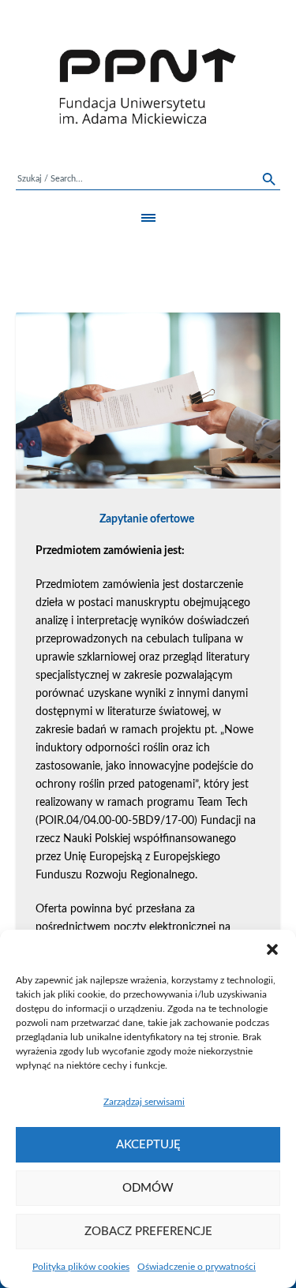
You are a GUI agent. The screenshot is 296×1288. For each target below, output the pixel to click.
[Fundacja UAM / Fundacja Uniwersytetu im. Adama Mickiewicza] (148, 86)
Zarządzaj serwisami (144, 1101)
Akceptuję (148, 1145)
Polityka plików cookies (80, 1266)
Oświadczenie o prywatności (196, 1266)
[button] (272, 949)
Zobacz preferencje (148, 1231)
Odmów (148, 1188)
